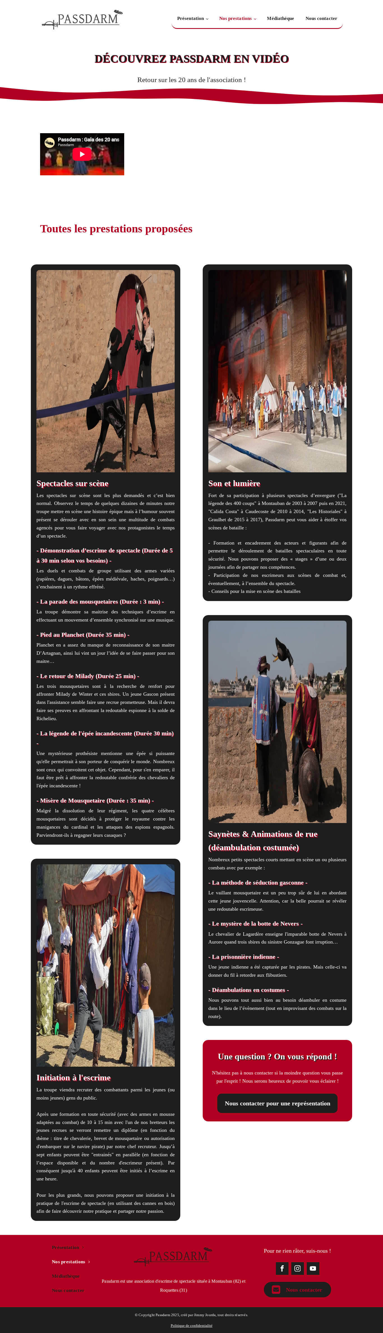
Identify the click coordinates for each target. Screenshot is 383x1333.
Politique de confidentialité (192, 1325)
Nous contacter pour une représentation (277, 1103)
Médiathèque (280, 18)
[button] (297, 1289)
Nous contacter (321, 18)
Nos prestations (235, 18)
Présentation (190, 18)
